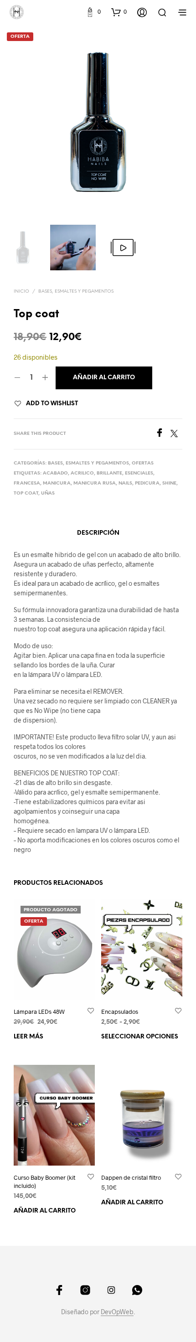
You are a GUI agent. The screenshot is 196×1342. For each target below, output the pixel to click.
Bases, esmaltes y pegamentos (75, 291)
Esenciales (139, 473)
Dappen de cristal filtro (131, 1177)
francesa (27, 483)
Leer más (28, 1036)
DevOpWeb (117, 1312)
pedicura (147, 483)
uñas (48, 493)
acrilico (82, 473)
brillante (109, 473)
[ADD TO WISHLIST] (91, 1011)
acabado (55, 473)
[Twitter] (176, 434)
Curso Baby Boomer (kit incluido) (44, 1181)
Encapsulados (119, 1011)
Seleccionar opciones (139, 1036)
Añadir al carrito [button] (45, 1211)
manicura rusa (94, 483)
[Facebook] (162, 434)
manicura (57, 483)
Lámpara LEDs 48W (39, 1011)
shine (169, 483)
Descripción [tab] (98, 533)
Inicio (21, 291)
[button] (93, 11)
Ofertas (143, 463)
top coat (26, 493)
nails (125, 483)
